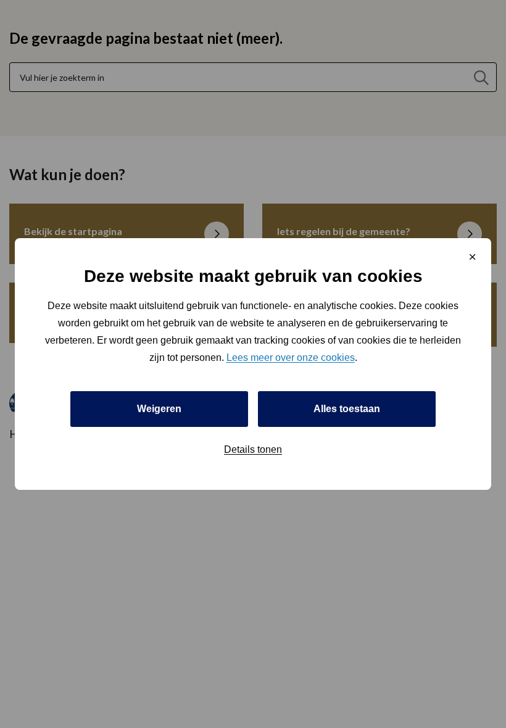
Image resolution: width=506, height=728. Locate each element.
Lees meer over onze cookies (290, 357)
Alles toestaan (346, 408)
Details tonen (253, 449)
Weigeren (159, 408)
